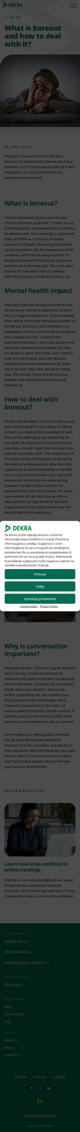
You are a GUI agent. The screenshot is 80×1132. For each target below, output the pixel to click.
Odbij (40, 586)
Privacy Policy (49, 606)
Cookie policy (29, 606)
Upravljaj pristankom (40, 598)
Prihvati (40, 574)
